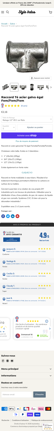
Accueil (4, 24)
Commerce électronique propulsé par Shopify (27, 426)
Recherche (5, 420)
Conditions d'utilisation (20, 420)
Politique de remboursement (42, 420)
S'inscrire (39, 394)
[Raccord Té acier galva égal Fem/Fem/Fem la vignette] (5, 87)
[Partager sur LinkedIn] (13, 216)
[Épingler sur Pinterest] (17, 216)
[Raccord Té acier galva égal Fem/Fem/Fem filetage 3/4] (41, 87)
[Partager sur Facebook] (3, 216)
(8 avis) (24, 106)
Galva (12, 24)
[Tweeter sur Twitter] (8, 216)
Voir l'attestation (11, 239)
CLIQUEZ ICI (27, 172)
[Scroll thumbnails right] (50, 87)
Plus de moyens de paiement (27, 141)
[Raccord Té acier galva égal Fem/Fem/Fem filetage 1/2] (14, 87)
